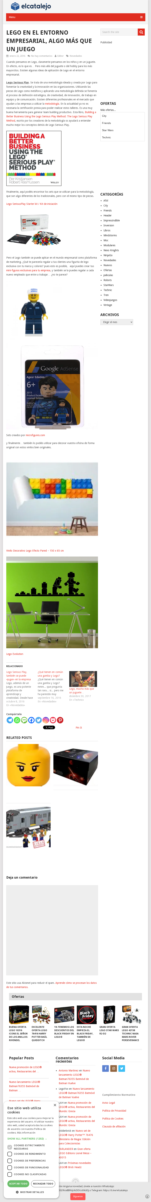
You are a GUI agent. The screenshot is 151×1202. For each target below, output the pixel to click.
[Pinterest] (60, 720)
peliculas (108, 275)
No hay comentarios (41, 56)
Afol (105, 200)
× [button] (54, 1105)
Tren (106, 295)
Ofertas (107, 270)
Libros (106, 230)
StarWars (108, 285)
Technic (106, 137)
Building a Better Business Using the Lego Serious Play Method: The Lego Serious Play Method (51, 116)
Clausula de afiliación (114, 1126)
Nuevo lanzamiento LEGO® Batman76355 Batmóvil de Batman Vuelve (77, 1093)
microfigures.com (35, 435)
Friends (106, 123)
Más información (26, 1132)
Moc (105, 240)
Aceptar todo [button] (18, 1183)
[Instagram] (46, 720)
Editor (60, 56)
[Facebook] (31, 720)
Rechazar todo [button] (43, 1183)
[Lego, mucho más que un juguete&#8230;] (83, 679)
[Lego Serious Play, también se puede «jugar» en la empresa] (22, 688)
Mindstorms (110, 235)
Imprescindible (111, 220)
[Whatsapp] (17, 720)
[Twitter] (38, 720)
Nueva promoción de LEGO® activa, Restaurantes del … (25, 1069)
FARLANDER (66, 1148)
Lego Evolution (15, 653)
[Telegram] (10, 720)
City (104, 115)
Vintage (107, 304)
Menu (12, 17)
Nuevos (107, 265)
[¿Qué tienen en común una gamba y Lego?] (53, 686)
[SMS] (24, 720)
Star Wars (107, 130)
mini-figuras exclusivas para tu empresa (28, 270)
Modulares (109, 245)
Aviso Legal (108, 1102)
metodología (52, 103)
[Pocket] (53, 720)
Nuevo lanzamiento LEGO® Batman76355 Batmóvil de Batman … (24, 1086)
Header (107, 215)
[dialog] (31, 1149)
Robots (107, 280)
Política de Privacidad (114, 1110)
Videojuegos (110, 300)
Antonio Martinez (68, 1070)
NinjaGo (108, 255)
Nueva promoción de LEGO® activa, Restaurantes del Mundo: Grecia (77, 1107)
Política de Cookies (112, 1118)
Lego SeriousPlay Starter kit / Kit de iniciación (31, 203)
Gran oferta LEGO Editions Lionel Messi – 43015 (75, 1153)
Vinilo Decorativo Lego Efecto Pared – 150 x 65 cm (35, 550)
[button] (31, 1138)
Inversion (108, 225)
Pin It (79, 727)
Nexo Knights (111, 250)
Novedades (76, 56)
